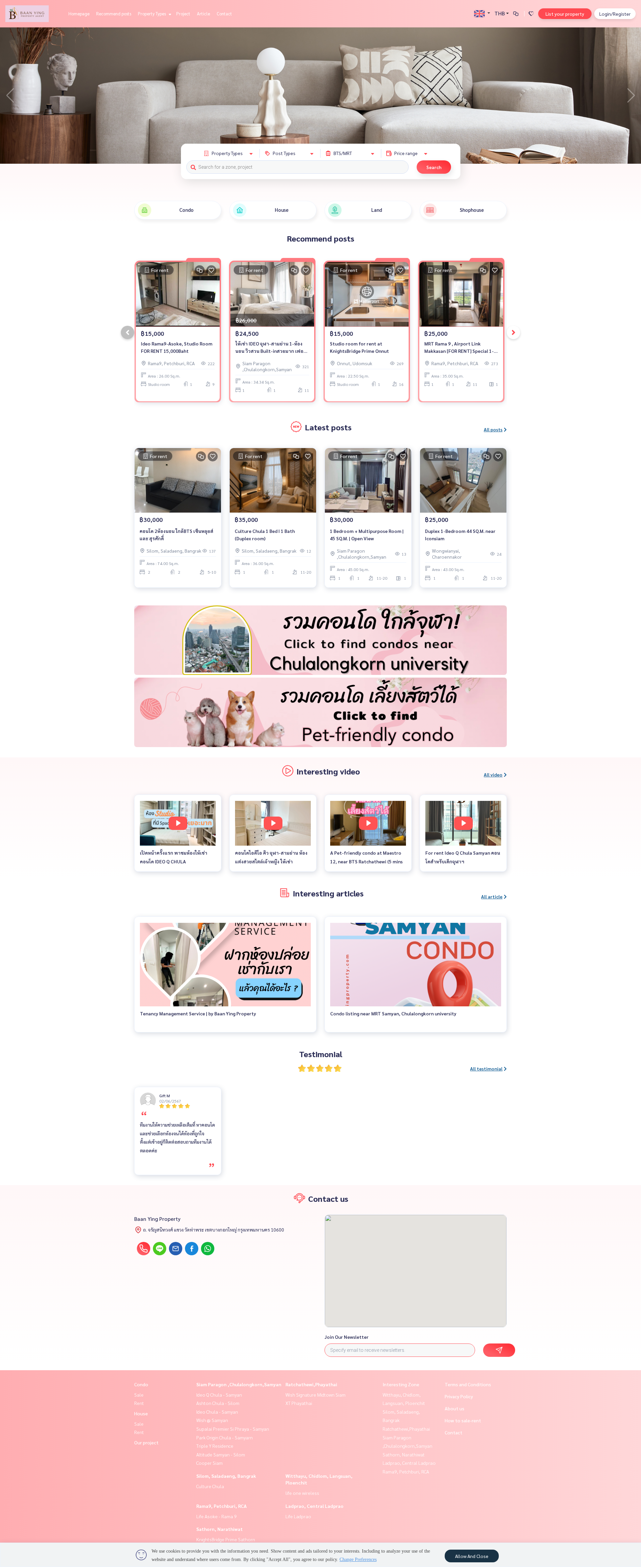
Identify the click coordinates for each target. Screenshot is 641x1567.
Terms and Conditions (468, 1384)
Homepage (78, 13)
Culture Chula (210, 1486)
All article (491, 896)
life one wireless (302, 1493)
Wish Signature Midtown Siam (315, 1395)
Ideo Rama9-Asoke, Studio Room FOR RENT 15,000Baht (176, 347)
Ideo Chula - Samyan (217, 1412)
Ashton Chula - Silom (217, 1403)
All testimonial (486, 1068)
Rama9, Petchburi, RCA (221, 1506)
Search (433, 167)
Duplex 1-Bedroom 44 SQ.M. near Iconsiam (460, 535)
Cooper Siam (209, 1463)
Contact (224, 13)
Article (203, 13)
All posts (493, 429)
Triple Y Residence (214, 1446)
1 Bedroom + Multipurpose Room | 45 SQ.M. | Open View (367, 535)
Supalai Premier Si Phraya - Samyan (232, 1429)
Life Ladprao (298, 1516)
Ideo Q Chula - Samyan (219, 1395)
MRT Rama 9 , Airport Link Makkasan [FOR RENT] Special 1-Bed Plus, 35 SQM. (459, 347)
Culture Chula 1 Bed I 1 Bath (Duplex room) (265, 535)
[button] (631, 95)
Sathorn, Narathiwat (219, 1529)
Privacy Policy (459, 1396)
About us (454, 1408)
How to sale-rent (463, 1420)
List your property (565, 14)
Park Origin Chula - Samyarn (224, 1437)
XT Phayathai (298, 1403)
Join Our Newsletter (347, 1337)
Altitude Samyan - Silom (220, 1454)
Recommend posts (113, 13)
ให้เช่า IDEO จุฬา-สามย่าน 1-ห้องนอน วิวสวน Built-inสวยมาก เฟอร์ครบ (270, 347)
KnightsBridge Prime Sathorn (225, 1539)
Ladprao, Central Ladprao (314, 1506)
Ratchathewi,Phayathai (311, 1384)
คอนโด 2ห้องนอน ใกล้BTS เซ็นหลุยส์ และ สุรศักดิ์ (176, 535)
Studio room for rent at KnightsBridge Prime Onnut (359, 347)
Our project (146, 1442)
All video (493, 774)
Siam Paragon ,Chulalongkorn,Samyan (238, 1384)
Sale (139, 1395)
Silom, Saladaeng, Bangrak (226, 1476)
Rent (139, 1403)
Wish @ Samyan (212, 1420)
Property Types (152, 13)
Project (183, 13)
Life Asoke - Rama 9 (216, 1516)
